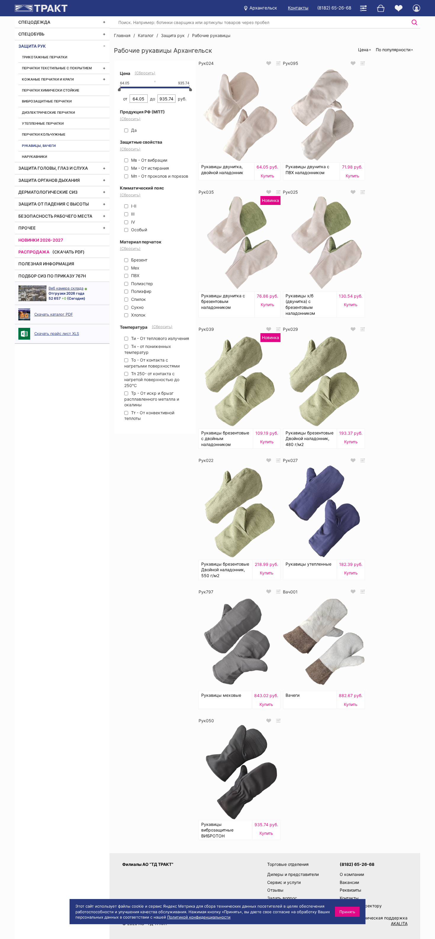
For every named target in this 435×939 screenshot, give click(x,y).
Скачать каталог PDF (53, 314)
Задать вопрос (282, 898)
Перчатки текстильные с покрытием (57, 68)
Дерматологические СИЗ (48, 192)
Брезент (138, 259)
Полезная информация (46, 263)
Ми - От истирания (149, 168)
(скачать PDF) (68, 251)
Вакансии (349, 882)
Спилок (138, 299)
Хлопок (138, 314)
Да (133, 130)
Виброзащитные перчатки (47, 101)
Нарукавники (34, 157)
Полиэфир (141, 291)
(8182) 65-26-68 (334, 8)
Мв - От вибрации (148, 160)
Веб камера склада (66, 288)
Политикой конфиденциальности (199, 917)
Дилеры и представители (293, 874)
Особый (138, 229)
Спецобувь (31, 33)
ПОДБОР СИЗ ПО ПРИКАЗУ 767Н (52, 275)
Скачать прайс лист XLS (56, 333)
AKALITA (399, 923)
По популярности (393, 49)
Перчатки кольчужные (43, 134)
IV (132, 221)
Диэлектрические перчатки (48, 112)
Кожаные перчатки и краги (48, 79)
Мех (134, 267)
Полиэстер (141, 283)
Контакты (298, 8)
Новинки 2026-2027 (40, 240)
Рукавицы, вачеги (39, 146)
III (132, 213)
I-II (133, 205)
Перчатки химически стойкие (50, 90)
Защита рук (32, 46)
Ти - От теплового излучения (159, 338)
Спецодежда (34, 22)
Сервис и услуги (284, 882)
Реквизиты (350, 890)
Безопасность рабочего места (55, 216)
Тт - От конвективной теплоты (149, 415)
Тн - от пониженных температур (147, 349)
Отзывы (275, 890)
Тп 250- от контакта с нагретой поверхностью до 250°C (151, 379)
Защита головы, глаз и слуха (53, 168)
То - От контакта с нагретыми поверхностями (152, 362)
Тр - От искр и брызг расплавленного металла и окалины (151, 399)
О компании (352, 874)
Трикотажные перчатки (44, 57)
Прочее (27, 227)
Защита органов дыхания (49, 180)
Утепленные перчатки (43, 123)
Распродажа (33, 251)
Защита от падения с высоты (53, 203)
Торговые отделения (288, 864)
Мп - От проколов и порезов (159, 176)
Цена (363, 49)
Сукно (137, 307)
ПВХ (134, 275)
